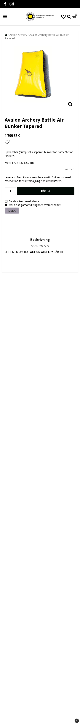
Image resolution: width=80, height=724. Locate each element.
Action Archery (18, 35)
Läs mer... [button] (69, 169)
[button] (63, 17)
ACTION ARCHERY (41, 252)
